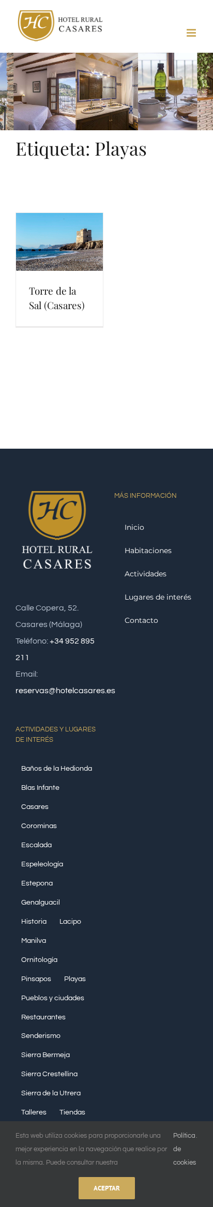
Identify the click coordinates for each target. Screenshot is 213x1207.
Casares (35, 807)
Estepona (37, 883)
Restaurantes (43, 1017)
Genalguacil (40, 902)
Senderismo (40, 1036)
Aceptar (107, 1188)
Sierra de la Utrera (51, 1093)
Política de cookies (184, 1149)
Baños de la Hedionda (56, 768)
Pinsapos (36, 979)
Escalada (36, 845)
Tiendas (72, 1112)
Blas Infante (40, 787)
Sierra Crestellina (49, 1074)
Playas (75, 979)
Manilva (33, 940)
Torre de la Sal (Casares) (57, 298)
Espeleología (42, 864)
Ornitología (39, 960)
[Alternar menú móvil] (192, 32)
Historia (34, 921)
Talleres (34, 1112)
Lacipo (70, 921)
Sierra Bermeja (45, 1055)
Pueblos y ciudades (52, 998)
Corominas (39, 826)
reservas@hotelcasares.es (65, 690)
